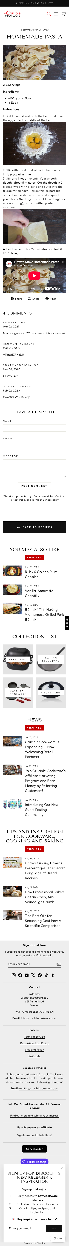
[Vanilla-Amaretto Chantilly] (12, 590)
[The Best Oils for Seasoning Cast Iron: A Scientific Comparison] (12, 915)
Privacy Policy (18, 499)
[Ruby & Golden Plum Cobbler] (12, 571)
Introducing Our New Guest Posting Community (42, 809)
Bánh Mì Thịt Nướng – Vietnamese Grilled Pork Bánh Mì (44, 614)
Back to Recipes (37, 527)
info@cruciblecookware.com (38, 1018)
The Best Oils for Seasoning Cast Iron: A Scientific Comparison (43, 920)
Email (8, 438)
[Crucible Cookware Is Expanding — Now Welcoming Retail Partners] (12, 741)
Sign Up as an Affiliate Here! (34, 1135)
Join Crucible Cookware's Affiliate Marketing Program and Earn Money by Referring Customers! (45, 780)
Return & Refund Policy (34, 1043)
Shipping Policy (34, 1049)
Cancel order (34, 1149)
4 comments (27, 29)
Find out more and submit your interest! (34, 1115)
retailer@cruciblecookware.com (38, 1088)
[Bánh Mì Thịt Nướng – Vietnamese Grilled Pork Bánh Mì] (12, 608)
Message (10, 456)
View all (34, 557)
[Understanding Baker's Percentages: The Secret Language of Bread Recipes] (12, 862)
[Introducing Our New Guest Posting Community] (12, 803)
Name (7, 421)
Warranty (34, 1056)
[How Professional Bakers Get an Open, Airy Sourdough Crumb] (12, 891)
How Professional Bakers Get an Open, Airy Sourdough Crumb (45, 897)
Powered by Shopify (34, 1243)
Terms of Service (42, 499)
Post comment (34, 485)
